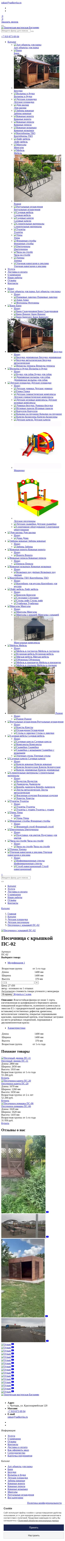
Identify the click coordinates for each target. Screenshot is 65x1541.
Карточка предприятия (20, 1455)
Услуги (11, 269)
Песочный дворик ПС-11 (14, 1061)
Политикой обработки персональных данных (38, 1521)
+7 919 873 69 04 (10, 36)
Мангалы (13, 1492)
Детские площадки (18, 1477)
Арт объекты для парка (20, 1466)
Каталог (12, 41)
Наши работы (15, 277)
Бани (10, 1469)
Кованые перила (16, 1486)
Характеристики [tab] (16, 1028)
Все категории (15, 1497)
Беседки (12, 1472)
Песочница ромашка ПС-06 (16, 1106)
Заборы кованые (16, 1480)
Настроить (34, 1535)
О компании (14, 274)
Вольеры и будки (17, 1475)
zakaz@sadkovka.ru (11, 2)
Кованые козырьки (18, 1489)
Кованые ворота (16, 1483)
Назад (11, 288)
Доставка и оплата (17, 272)
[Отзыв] (25, 1212)
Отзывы (12, 280)
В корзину (7, 994)
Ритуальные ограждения (21, 1494)
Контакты (13, 283)
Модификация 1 (16, 962)
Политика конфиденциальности (44, 1503)
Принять (33, 1527)
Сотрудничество (16, 1453)
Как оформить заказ (18, 1450)
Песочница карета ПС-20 (14, 1083)
